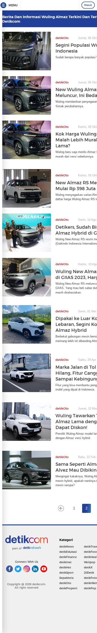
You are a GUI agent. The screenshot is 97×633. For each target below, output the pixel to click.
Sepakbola (66, 578)
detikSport (66, 572)
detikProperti (68, 588)
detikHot (65, 567)
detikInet (65, 562)
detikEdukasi (68, 551)
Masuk (88, 5)
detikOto (65, 583)
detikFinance (68, 557)
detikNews (66, 546)
